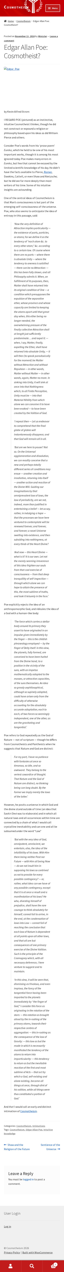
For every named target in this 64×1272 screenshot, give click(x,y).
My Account (10, 1266)
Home (11, 21)
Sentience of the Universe (50, 1147)
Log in (7, 1226)
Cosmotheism (16, 7)
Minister (42, 36)
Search (32, 1266)
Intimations (38, 1125)
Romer (48, 172)
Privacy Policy (12, 1252)
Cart (49, 1263)
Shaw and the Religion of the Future (17, 1147)
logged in (28, 1179)
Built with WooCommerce (37, 1252)
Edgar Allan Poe (34, 1129)
